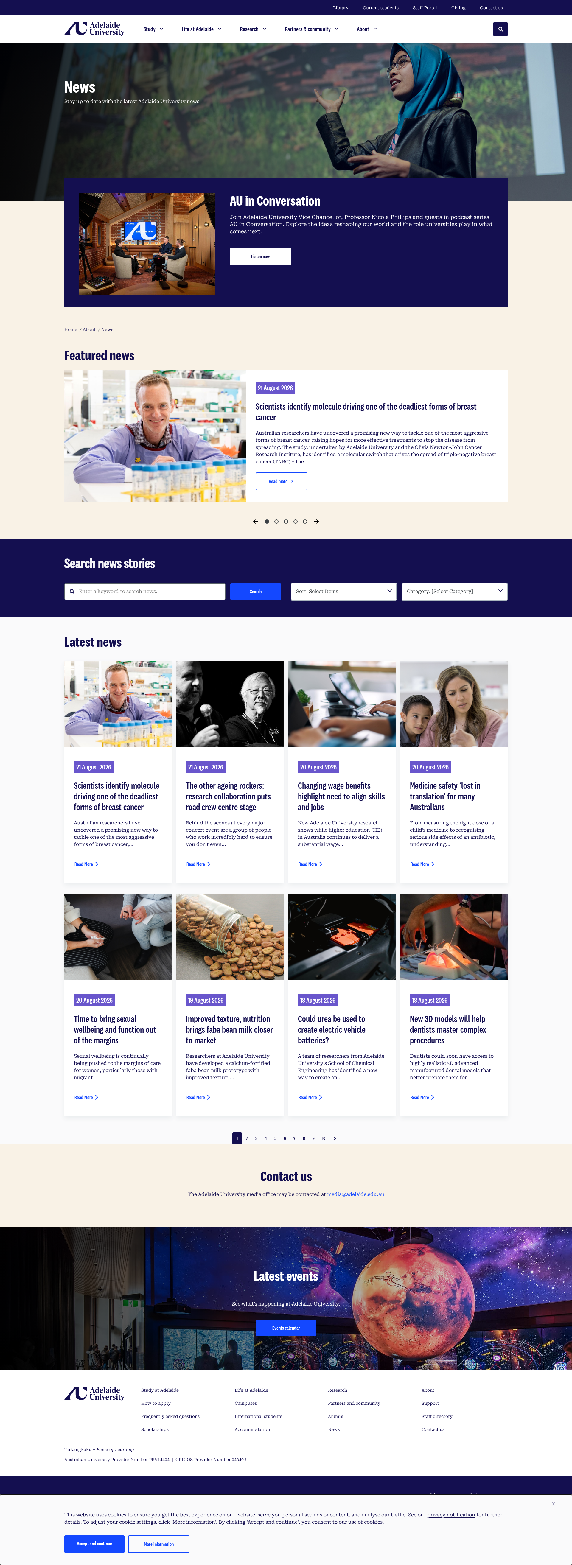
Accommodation (252, 1429)
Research (337, 1390)
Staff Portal (425, 7)
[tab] (267, 521)
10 (323, 1138)
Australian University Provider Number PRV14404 (117, 1459)
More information (159, 1544)
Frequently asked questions (170, 1416)
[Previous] (255, 522)
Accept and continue (94, 1543)
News (334, 1429)
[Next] (316, 522)
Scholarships (155, 1429)
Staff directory (437, 1416)
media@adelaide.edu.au (355, 1194)
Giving (458, 7)
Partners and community (354, 1403)
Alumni (335, 1416)
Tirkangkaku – (99, 1449)
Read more (278, 481)
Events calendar (286, 1327)
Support (430, 1403)
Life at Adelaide (251, 1390)
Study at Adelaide (160, 1390)
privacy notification (451, 1515)
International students (258, 1416)
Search (256, 591)
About (428, 1390)
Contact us (491, 7)
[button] (553, 1504)
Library (341, 7)
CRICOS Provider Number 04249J (210, 1459)
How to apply (156, 1403)
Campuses (246, 1403)
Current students (381, 7)
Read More (83, 864)
